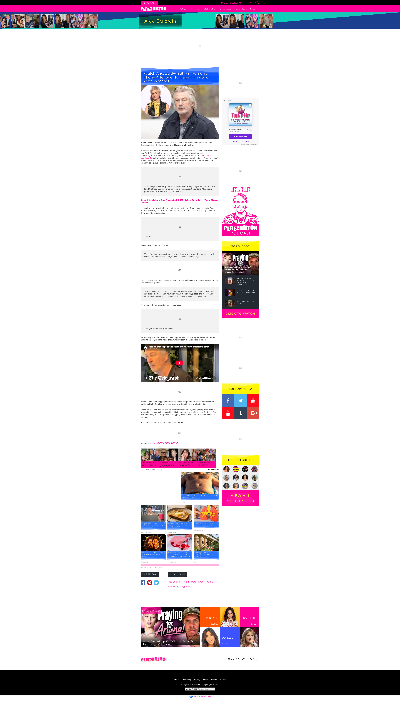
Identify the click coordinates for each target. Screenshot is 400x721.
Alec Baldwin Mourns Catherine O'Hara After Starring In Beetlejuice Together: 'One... (167, 465)
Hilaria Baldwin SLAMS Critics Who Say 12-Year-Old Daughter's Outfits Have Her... (186, 465)
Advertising (186, 680)
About (176, 680)
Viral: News (186, 586)
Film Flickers (189, 581)
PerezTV (195, 9)
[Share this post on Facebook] (143, 582)
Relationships (210, 9)
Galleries (254, 659)
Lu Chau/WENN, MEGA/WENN (163, 443)
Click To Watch (240, 313)
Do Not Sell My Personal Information (200, 689)
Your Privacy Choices (202, 697)
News (231, 659)
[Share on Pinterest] (149, 582)
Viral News (241, 9)
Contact (222, 680)
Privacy (197, 680)
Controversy (226, 9)
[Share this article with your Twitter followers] (156, 582)
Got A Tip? (149, 3)
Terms (205, 680)
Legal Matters (205, 581)
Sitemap (213, 680)
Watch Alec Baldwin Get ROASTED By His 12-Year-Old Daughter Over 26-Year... (149, 465)
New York (173, 586)
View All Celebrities (240, 498)
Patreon (184, 9)
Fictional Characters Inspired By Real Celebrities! (204, 464)
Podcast (254, 9)
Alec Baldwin (174, 581)
